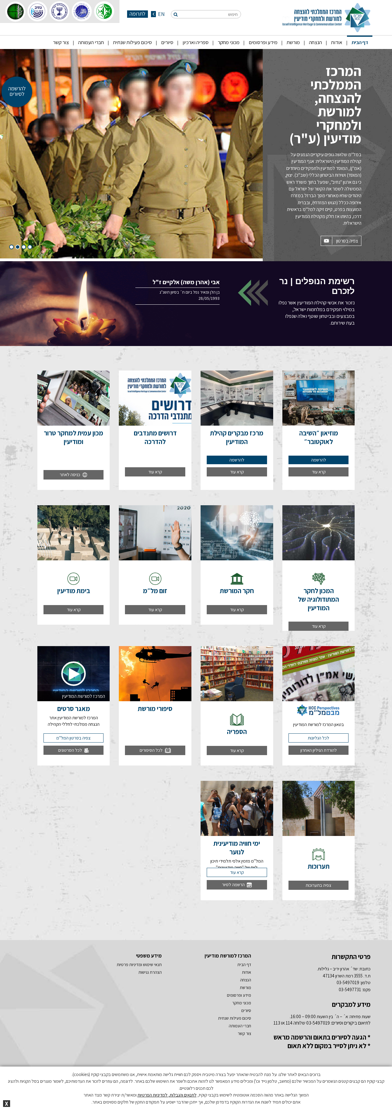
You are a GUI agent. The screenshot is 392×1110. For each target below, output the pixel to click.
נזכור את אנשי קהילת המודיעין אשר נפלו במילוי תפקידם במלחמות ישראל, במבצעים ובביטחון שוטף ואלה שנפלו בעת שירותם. (316, 301)
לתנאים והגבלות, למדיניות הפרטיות (167, 1095)
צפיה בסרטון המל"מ (73, 738)
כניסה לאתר (70, 474)
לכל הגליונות (318, 738)
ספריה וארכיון (196, 42)
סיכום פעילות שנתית (132, 42)
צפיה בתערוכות (318, 885)
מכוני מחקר (228, 42)
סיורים (167, 42)
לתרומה (137, 13)
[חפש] (176, 14)
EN (161, 14)
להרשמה (318, 460)
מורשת (293, 42)
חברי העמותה (91, 42)
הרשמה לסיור (234, 884)
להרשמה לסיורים (17, 91)
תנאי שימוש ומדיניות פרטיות (139, 964)
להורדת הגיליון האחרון (318, 750)
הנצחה (315, 42)
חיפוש (233, 14)
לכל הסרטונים (70, 750)
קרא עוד (319, 472)
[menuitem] (359, 42)
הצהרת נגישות (150, 972)
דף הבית (360, 42)
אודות (336, 42)
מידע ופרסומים (263, 42)
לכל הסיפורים (152, 750)
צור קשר (61, 42)
